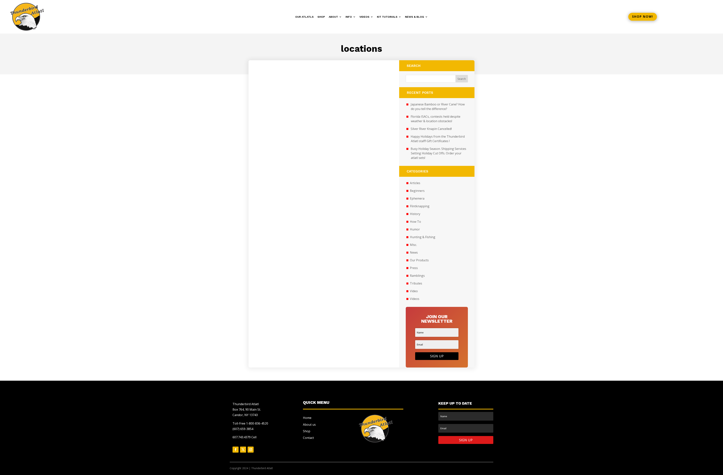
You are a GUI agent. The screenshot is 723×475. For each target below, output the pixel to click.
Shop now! (642, 16)
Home (307, 418)
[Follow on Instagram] (251, 450)
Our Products (419, 260)
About (333, 16)
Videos (364, 16)
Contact (308, 438)
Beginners (417, 191)
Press (414, 268)
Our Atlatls (304, 16)
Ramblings (417, 276)
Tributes (416, 283)
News (414, 252)
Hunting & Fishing (422, 237)
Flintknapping (419, 206)
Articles (415, 183)
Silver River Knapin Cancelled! (431, 129)
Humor (415, 229)
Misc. (413, 245)
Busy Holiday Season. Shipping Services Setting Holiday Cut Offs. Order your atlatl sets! (438, 153)
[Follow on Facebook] (236, 450)
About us (309, 424)
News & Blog (414, 16)
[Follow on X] (243, 450)
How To (415, 222)
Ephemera (417, 198)
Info (348, 16)
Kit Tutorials (387, 16)
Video (414, 291)
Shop (321, 16)
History (415, 214)
